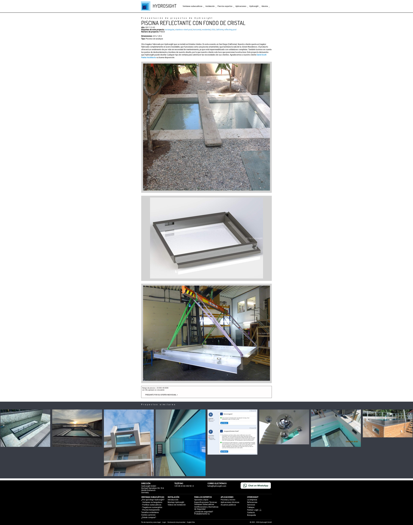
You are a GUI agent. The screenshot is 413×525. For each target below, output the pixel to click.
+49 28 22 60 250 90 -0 (184, 486)
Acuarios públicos (228, 505)
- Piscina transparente (150, 510)
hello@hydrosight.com (216, 486)
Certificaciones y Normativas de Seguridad (206, 508)
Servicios (251, 505)
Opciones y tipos (201, 500)
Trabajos (250, 507)
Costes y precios (148, 515)
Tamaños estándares (150, 512)
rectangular (169, 30)
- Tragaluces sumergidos (151, 507)
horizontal (197, 30)
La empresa (252, 500)
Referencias (252, 502)
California (219, 30)
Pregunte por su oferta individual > (161, 395)
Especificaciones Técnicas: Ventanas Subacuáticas (205, 503)
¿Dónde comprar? (148, 517)
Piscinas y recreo (228, 500)
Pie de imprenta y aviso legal (151, 522)
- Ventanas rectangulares (151, 502)
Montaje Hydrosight (176, 502)
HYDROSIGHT (165, 6)
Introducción (173, 500)
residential (206, 30)
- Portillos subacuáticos (151, 505)
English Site (191, 522)
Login (164, 522)
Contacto (251, 512)
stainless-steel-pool (183, 30)
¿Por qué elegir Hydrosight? (152, 500)
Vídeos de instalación (177, 505)
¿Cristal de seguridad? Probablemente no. (203, 513)
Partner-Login (252, 510)
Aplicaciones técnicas (230, 502)
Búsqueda (251, 515)
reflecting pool (230, 30)
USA (213, 30)
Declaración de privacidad (176, 522)
